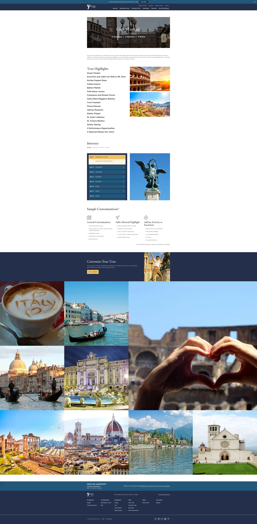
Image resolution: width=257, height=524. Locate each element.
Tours (129, 500)
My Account (159, 500)
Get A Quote (93, 272)
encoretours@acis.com (164, 494)
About (143, 500)
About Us (115, 8)
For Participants (105, 500)
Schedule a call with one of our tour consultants (155, 486)
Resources (154, 8)
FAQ (102, 505)
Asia (116, 505)
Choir (127, 33)
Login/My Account (142, 5)
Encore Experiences (164, 8)
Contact (167, 5)
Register (151, 5)
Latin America (118, 507)
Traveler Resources (92, 505)
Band (122, 33)
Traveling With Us (136, 8)
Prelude (89, 502)
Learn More (144, 1)
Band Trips (131, 507)
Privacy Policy (109, 518)
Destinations (146, 8)
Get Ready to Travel (106, 502)
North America (118, 510)
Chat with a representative (93, 486)
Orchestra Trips (132, 505)
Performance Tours (124, 8)
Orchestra (133, 33)
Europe (116, 502)
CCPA (103, 518)
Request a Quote (159, 5)
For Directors (90, 500)
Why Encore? (145, 502)
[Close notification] (255, 2)
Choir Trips (131, 502)
